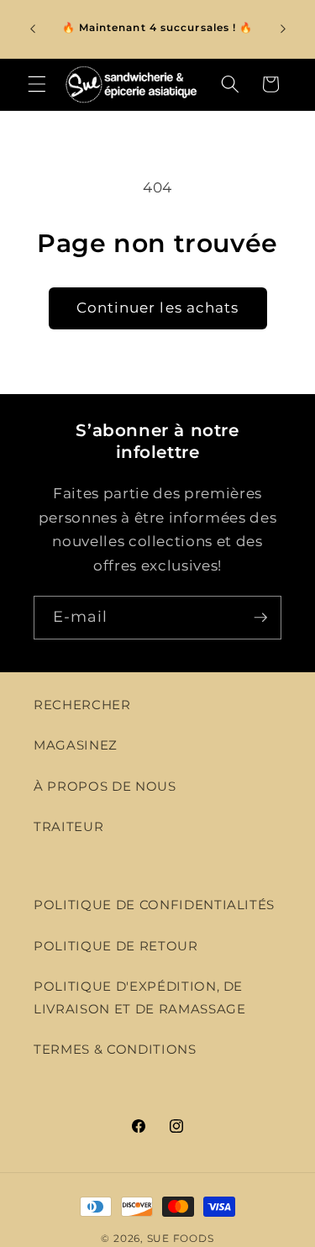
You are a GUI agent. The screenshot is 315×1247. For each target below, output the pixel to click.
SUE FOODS (180, 1238)
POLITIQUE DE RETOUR (116, 946)
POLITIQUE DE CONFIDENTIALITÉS (154, 905)
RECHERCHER (82, 705)
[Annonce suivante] (283, 28)
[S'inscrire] (260, 617)
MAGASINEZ (76, 745)
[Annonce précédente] (32, 28)
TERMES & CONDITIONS (115, 1049)
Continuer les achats (157, 307)
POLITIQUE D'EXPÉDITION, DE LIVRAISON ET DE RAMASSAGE (140, 997)
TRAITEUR (68, 826)
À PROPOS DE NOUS (105, 786)
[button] (37, 84)
